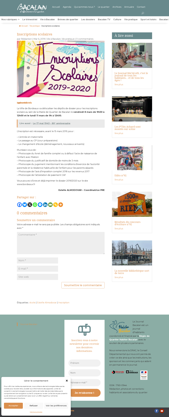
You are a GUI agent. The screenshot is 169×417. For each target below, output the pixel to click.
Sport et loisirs (148, 20)
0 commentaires (84, 39)
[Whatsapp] (35, 204)
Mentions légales (36, 412)
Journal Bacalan (28, 324)
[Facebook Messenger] (40, 204)
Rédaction (26, 39)
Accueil (56, 7)
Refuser (34, 405)
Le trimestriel (29, 20)
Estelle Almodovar (47, 302)
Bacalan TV (104, 20)
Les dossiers (88, 20)
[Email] (50, 204)
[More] (60, 204)
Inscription (63, 302)
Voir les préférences (56, 405)
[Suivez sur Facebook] (156, 411)
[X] (29, 204)
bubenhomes (24, 103)
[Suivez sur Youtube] (162, 411)
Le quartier (104, 7)
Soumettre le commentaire (83, 285)
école (32, 302)
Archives (116, 7)
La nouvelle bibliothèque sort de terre (132, 272)
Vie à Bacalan (47, 20)
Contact (141, 7)
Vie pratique (131, 20)
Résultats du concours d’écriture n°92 (127, 223)
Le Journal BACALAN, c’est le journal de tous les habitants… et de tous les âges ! (131, 77)
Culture (117, 20)
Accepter (13, 405)
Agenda (67, 7)
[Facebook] (19, 204)
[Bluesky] (24, 204)
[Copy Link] (55, 204)
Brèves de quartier (68, 20)
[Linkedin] (45, 204)
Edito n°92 (120, 175)
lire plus (119, 84)
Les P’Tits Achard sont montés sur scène (128, 128)
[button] (66, 380)
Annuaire (129, 7)
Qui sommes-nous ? (84, 7)
